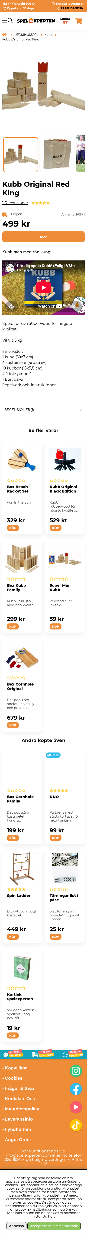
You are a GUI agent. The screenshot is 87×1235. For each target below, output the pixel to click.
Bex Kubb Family (16, 587)
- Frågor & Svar (18, 1088)
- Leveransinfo (17, 1119)
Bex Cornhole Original (20, 686)
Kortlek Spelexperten (20, 996)
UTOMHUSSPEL (26, 35)
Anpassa (16, 1226)
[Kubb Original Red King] (20, 154)
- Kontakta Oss (18, 1098)
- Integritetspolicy (20, 1108)
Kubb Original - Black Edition (65, 489)
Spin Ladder (18, 895)
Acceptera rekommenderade (54, 1226)
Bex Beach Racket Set (17, 489)
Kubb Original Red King (20, 39)
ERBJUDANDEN (72, 8)
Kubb (49, 35)
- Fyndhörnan (16, 1129)
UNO (54, 797)
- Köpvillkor (14, 1067)
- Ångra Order (16, 1139)
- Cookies (12, 1078)
